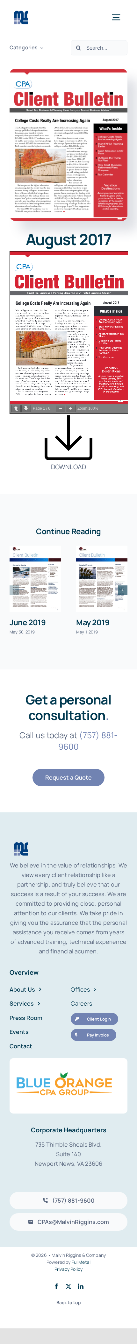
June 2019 (28, 622)
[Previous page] (16, 408)
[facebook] (56, 1286)
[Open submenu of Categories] (40, 47)
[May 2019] (101, 579)
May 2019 (93, 622)
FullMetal (81, 1262)
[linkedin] (80, 1286)
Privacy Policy (68, 1269)
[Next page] (26, 408)
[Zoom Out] (60, 408)
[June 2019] (35, 579)
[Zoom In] (71, 408)
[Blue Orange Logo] (68, 1061)
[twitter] (68, 1286)
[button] (14, 590)
